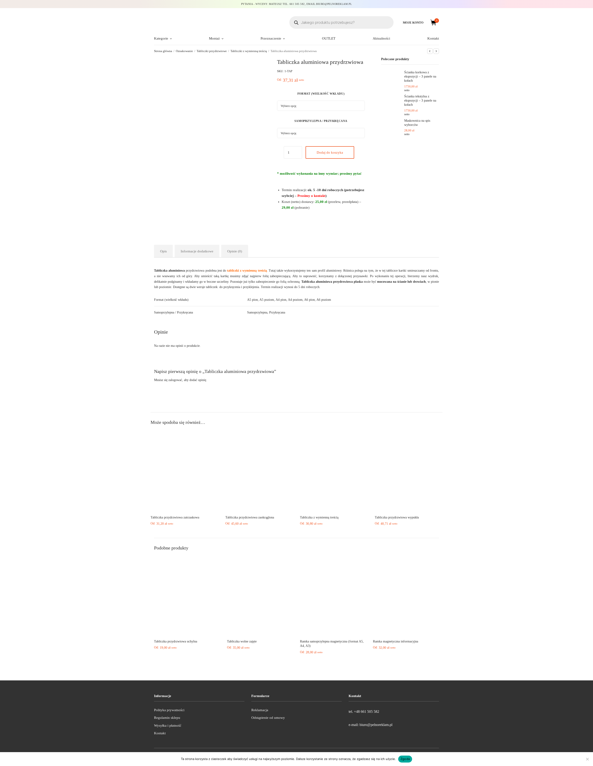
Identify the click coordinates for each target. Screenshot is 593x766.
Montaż (214, 38)
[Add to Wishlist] (279, 153)
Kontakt (433, 38)
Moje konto (413, 22)
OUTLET (328, 38)
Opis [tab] (163, 251)
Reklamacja (259, 710)
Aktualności (381, 38)
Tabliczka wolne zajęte (242, 641)
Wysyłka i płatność (167, 725)
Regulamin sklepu (167, 717)
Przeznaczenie (271, 38)
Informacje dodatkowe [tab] (197, 251)
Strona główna (163, 51)
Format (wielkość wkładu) (320, 93)
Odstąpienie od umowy (268, 717)
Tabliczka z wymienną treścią (319, 517)
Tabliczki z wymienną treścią (248, 51)
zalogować (175, 380)
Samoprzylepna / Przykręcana (320, 121)
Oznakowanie (184, 51)
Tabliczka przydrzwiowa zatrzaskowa (175, 517)
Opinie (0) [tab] (234, 251)
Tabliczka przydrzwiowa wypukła (397, 517)
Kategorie (161, 38)
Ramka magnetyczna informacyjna (395, 641)
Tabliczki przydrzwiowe (212, 51)
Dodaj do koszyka (330, 152)
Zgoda (405, 759)
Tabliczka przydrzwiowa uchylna (175, 641)
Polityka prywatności (169, 710)
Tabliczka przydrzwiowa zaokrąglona (249, 517)
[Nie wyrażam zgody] (587, 759)
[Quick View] (184, 505)
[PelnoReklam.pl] (198, 22)
